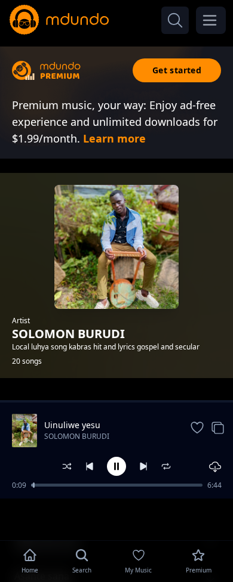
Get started (176, 70)
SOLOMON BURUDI (76, 436)
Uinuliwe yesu (72, 425)
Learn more (114, 138)
